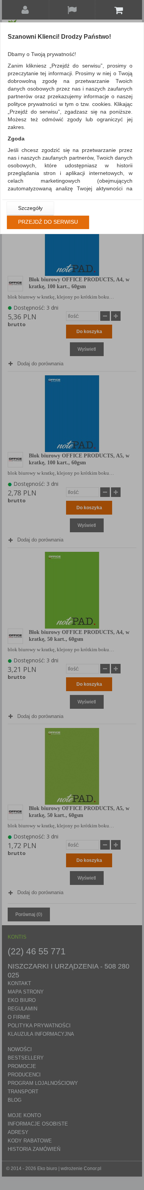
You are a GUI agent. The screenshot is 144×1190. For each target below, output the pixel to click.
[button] (30, 208)
